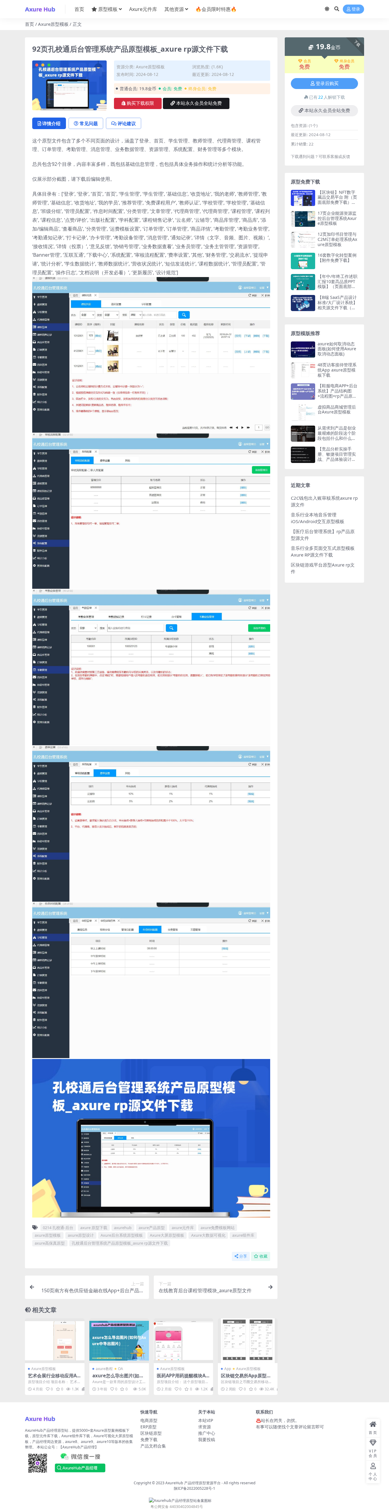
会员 (307, 61)
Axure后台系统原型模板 (122, 1235)
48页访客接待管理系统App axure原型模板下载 (337, 370)
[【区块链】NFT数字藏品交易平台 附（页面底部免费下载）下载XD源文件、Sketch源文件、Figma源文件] (303, 198)
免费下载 (148, 1439)
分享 (243, 1256)
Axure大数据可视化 (208, 1235)
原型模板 (108, 9)
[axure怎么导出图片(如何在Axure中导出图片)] (119, 1340)
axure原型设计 (81, 1235)
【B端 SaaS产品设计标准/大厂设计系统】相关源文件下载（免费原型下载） (337, 304)
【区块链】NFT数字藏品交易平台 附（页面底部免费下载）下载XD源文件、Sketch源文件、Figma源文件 (338, 205)
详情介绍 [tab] (51, 123)
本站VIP (205, 1420)
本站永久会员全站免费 (199, 103)
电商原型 (148, 1420)
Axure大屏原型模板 (167, 1235)
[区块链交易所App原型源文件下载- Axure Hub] (247, 1340)
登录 (356, 9)
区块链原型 (151, 1433)
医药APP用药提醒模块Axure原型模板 (182, 1378)
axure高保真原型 (50, 1243)
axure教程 (104, 1368)
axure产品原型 (152, 1227)
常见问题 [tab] (89, 123)
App (227, 1368)
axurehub (123, 1227)
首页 (79, 9)
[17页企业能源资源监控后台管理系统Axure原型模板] (303, 219)
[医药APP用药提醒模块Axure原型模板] (183, 1340)
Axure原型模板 (53, 24)
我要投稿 (206, 1439)
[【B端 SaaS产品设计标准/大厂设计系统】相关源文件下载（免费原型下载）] (303, 303)
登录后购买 (327, 83)
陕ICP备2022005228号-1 (194, 1488)
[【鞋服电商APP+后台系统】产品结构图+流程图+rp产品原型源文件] (303, 391)
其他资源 (174, 9)
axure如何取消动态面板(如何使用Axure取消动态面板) (337, 349)
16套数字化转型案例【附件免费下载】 (337, 257)
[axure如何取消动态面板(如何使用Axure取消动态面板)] (303, 349)
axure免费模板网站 (218, 1227)
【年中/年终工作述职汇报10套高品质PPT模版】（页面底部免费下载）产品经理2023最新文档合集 (337, 286)
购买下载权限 (140, 103)
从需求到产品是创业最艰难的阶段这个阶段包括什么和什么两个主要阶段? (337, 435)
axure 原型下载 (93, 1227)
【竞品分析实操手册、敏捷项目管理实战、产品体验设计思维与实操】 (337, 456)
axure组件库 (243, 1235)
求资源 (204, 1427)
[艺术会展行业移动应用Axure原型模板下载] (54, 1340)
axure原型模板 (48, 1235)
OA (120, 1368)
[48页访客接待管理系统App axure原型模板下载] (303, 370)
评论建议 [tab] (127, 123)
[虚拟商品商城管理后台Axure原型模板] (303, 413)
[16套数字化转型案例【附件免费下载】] (303, 261)
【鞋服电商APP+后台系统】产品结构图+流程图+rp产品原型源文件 (337, 393)
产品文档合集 (153, 1446)
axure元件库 (183, 1227)
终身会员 (347, 61)
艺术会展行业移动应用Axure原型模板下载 (53, 1378)
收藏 (263, 1256)
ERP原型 (148, 1427)
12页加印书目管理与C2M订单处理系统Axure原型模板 (337, 239)
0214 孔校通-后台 (58, 1227)
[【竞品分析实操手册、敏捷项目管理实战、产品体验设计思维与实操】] (303, 455)
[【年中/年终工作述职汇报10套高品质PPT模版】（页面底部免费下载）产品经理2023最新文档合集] (303, 282)
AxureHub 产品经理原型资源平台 (193, 1482)
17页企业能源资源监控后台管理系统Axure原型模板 (337, 218)
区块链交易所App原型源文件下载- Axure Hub (246, 1378)
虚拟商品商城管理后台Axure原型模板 (337, 409)
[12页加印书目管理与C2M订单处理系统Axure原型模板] (303, 240)
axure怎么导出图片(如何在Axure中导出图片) (118, 1378)
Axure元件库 (143, 9)
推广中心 (206, 1433)
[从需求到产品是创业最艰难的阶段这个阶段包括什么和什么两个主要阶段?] (303, 434)
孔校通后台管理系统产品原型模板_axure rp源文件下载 (120, 1243)
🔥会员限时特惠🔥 (216, 9)
